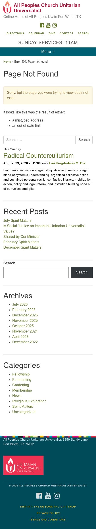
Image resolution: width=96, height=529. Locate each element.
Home (7, 61)
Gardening (20, 385)
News (16, 396)
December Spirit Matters (22, 247)
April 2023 (20, 337)
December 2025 (25, 315)
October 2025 (23, 326)
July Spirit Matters (17, 220)
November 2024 (25, 331)
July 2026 (20, 304)
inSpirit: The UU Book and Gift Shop (48, 506)
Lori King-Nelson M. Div (67, 163)
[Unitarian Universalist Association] (24, 465)
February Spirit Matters (21, 242)
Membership (22, 390)
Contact (66, 33)
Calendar (36, 33)
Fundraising (21, 380)
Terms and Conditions (48, 519)
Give (52, 33)
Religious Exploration (29, 401)
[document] (48, 243)
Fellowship (21, 374)
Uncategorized (23, 412)
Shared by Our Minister (21, 237)
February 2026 (23, 310)
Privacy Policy (48, 513)
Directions (15, 33)
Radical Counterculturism (38, 155)
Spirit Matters (22, 406)
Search (84, 33)
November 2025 (25, 320)
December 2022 (25, 342)
